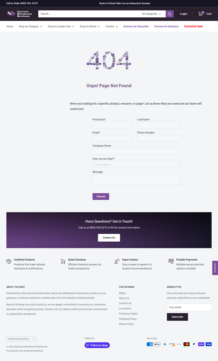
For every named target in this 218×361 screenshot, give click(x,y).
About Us (124, 298)
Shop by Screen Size (59, 26)
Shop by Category (29, 26)
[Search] (170, 13)
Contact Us (125, 303)
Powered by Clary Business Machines (24, 351)
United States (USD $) (18, 339)
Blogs (122, 293)
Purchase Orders (128, 313)
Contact (109, 26)
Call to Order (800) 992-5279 (22, 3)
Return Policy (126, 324)
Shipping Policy (128, 318)
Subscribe (177, 316)
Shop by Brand (88, 26)
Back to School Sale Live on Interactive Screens (124, 3)
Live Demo (125, 308)
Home (9, 26)
